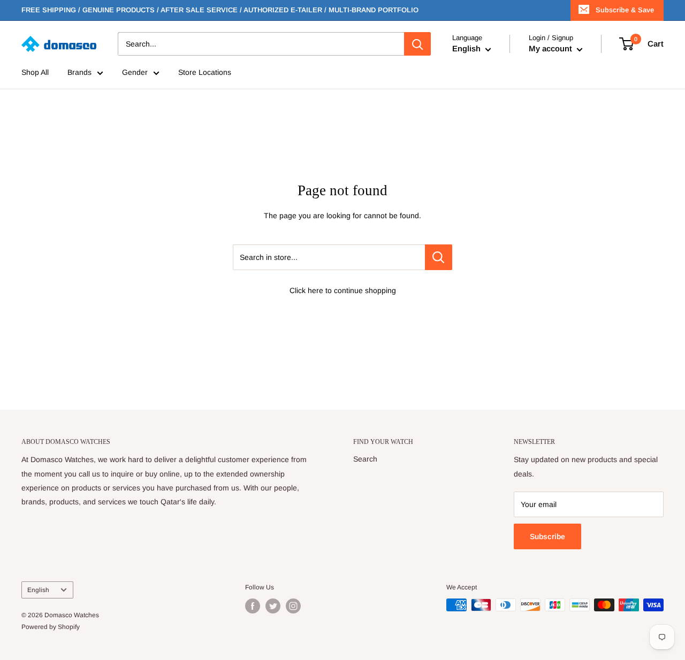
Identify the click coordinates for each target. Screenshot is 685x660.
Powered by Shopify (50, 627)
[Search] (417, 44)
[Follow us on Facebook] (252, 605)
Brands (79, 72)
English (38, 590)
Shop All (35, 72)
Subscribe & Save (625, 10)
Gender (135, 72)
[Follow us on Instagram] (293, 605)
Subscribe (547, 536)
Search (365, 459)
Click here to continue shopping (343, 290)
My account (551, 48)
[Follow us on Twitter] (272, 605)
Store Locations (204, 72)
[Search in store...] (438, 257)
